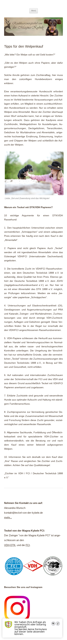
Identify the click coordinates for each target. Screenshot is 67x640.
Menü (33, 11)
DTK (12, 545)
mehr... (8, 517)
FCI (28, 545)
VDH (7, 545)
